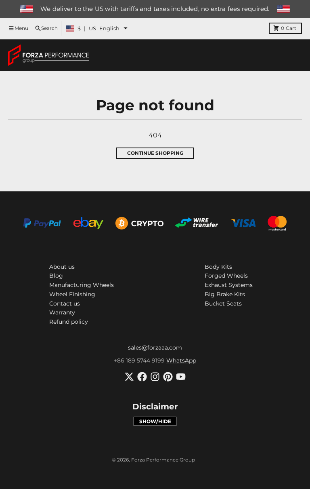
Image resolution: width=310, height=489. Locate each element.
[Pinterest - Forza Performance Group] (168, 377)
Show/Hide (155, 421)
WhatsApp (181, 360)
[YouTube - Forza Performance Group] (181, 377)
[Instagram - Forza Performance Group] (155, 377)
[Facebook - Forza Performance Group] (142, 377)
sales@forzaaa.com (155, 347)
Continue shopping (155, 153)
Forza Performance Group (163, 460)
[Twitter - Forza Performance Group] (129, 377)
